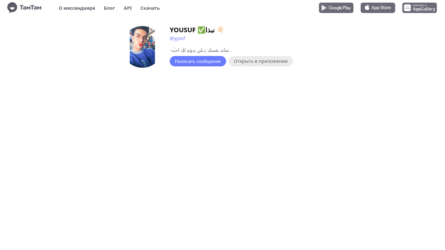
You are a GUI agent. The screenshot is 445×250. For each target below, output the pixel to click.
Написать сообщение (198, 61)
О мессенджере (77, 8)
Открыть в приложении (261, 61)
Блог (109, 8)
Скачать (150, 8)
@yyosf (177, 38)
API (128, 8)
